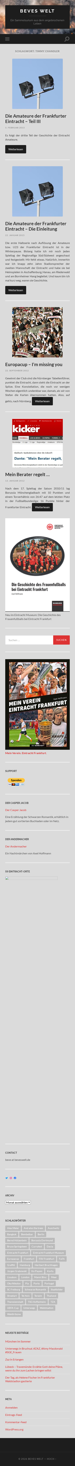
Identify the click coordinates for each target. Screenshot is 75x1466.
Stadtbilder (57, 1289)
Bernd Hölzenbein (17, 1240)
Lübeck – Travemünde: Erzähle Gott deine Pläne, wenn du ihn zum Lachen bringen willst (34, 1368)
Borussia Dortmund (42, 1240)
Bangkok (11, 1234)
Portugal (49, 1283)
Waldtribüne (14, 1314)
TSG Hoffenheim (37, 1301)
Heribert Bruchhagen (46, 1265)
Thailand (51, 1295)
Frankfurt (29, 1258)
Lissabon (12, 1277)
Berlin (41, 1234)
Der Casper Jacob (15, 810)
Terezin (38, 1295)
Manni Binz (40, 1277)
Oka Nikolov (14, 1283)
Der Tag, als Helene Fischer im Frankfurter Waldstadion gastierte (30, 1379)
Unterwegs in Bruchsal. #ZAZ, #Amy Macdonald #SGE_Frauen (34, 1350)
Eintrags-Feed (13, 1414)
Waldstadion (46, 1307)
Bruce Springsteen (17, 1246)
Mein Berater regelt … (27, 474)
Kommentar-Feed (16, 1422)
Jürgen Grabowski (17, 1271)
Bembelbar (27, 1234)
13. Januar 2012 (15, 480)
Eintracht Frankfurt (17, 1252)
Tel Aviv (25, 1295)
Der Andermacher (16, 846)
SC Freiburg (13, 1289)
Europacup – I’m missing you (33, 364)
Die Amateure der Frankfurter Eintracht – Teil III (35, 118)
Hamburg (25, 1265)
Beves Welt (37, 11)
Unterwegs (29, 1307)
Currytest (37, 1246)
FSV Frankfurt (46, 1258)
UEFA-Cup (13, 1307)
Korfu (50, 1271)
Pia (27, 1283)
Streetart (12, 1295)
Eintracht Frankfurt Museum (48, 1252)
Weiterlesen (15, 149)
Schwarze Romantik (35, 1289)
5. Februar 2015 (15, 127)
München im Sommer (18, 1341)
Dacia (50, 1246)
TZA (53, 1301)
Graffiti (11, 1265)
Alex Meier (13, 1228)
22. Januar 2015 (15, 235)
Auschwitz (53, 1228)
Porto (36, 1283)
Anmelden (11, 1407)
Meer (54, 1277)
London (25, 1277)
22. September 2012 (17, 370)
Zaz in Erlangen (14, 1359)
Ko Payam (36, 1271)
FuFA (62, 1258)
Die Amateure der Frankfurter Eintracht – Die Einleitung (35, 226)
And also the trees (33, 1228)
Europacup (13, 1258)
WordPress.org (14, 1429)
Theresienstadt (15, 1301)
